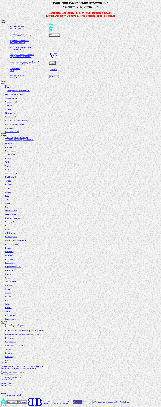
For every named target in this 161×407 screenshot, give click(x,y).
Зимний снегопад (11, 98)
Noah (7, 229)
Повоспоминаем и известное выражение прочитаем (24, 331)
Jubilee (7, 311)
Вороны (8, 166)
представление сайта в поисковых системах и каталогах (22, 366)
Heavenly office (10, 222)
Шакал (7, 300)
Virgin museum (15, 28)
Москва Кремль (11, 211)
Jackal (7, 304)
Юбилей (8, 308)
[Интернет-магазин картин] (57, 403)
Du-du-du (8, 184)
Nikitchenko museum (17, 43)
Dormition (8, 296)
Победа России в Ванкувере (15, 325)
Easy (7, 207)
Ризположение (10, 263)
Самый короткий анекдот (14, 345)
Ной (6, 226)
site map (4, 362)
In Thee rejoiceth (11, 237)
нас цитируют (6, 383)
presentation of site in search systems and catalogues (19, 368)
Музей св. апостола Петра (19, 34)
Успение (8, 293)
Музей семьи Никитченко (19, 41)
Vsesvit (52, 63)
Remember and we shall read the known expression (23, 334)
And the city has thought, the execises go (19, 140)
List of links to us (7, 380)
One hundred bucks (12, 132)
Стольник (9, 128)
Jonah (7, 199)
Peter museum (54, 35)
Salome (7, 289)
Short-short (9, 349)
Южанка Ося (10, 315)
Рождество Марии (12, 278)
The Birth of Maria (11, 282)
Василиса (8, 158)
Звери (7, 188)
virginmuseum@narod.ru (14, 395)
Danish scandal (10, 177)
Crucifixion (9, 259)
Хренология (9, 353)
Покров (8, 248)
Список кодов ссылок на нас (11, 378)
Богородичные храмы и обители (22, 55)
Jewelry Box (54, 76)
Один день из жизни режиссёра (17, 120)
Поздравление (10, 338)
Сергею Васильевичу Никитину (17, 240)
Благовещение (10, 151)
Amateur (8, 109)
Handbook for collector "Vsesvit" (21, 64)
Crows (7, 169)
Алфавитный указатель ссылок (12, 372)
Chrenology (9, 357)
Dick (7, 87)
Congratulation (10, 342)
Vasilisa (8, 162)
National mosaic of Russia (19, 49)
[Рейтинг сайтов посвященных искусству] (88, 403)
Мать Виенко (10, 113)
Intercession (9, 252)
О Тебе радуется (11, 233)
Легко (7, 203)
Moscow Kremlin (11, 214)
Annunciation (10, 155)
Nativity (8, 274)
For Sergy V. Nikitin (12, 244)
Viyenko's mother (11, 117)
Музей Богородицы (17, 26)
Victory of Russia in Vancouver (16, 327)
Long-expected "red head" (14, 94)
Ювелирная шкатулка (18, 75)
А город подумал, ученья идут (16, 138)
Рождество (9, 270)
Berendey (8, 147)
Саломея (8, 285)
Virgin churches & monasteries (20, 57)
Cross (12, 71)
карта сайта (5, 360)
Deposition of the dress (13, 267)
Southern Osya (10, 319)
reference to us (6, 385)
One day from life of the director (16, 124)
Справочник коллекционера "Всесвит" (24, 62)
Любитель (9, 106)
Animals (8, 192)
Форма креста (15, 69)
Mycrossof (53, 70)
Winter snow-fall (11, 102)
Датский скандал (11, 173)
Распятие (8, 255)
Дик (6, 85)
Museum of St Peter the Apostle (21, 36)
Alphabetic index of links (9, 374)
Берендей (8, 143)
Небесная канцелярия (13, 218)
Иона (7, 196)
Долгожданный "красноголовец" (17, 91)
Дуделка (8, 181)
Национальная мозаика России (21, 47)
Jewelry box (14, 77)
